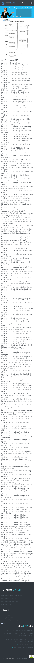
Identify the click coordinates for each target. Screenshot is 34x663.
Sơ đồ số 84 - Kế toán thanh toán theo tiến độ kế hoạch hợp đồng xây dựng (17, 346)
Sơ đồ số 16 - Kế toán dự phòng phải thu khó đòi (16, 103)
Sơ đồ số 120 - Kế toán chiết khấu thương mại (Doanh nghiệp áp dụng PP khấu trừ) (16, 485)
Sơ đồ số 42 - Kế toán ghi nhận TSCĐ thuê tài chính (16, 191)
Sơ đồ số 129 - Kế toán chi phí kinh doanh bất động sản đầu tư (16, 512)
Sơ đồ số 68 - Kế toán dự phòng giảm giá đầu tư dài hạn (16, 300)
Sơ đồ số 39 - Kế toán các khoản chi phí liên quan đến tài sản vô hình (16, 180)
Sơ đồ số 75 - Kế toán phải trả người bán (15, 320)
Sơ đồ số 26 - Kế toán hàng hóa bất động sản (16, 134)
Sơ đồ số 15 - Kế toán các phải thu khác (14, 100)
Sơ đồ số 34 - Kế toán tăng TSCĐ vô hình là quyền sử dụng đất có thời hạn (15, 160)
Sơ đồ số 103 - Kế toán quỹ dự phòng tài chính (15, 419)
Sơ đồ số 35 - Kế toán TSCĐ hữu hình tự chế (16, 163)
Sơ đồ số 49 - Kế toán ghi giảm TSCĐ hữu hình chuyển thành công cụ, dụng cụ (17, 226)
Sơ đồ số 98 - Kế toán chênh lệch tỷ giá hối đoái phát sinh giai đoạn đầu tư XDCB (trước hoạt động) (16, 395)
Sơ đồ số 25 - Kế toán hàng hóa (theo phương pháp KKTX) (16, 132)
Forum (7, 619)
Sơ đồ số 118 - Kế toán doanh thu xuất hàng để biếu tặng (16, 475)
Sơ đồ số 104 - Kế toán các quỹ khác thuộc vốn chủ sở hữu (15, 423)
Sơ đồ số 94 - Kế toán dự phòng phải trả (15, 384)
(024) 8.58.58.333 (26, 644)
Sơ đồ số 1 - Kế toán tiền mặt (11, 63)
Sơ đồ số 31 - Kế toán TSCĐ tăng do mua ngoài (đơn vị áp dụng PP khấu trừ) (15, 149)
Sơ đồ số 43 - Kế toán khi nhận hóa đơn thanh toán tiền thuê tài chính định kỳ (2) (17, 195)
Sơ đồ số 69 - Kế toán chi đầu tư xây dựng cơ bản (16, 303)
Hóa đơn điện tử (6, 604)
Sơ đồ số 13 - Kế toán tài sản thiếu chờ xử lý (16, 94)
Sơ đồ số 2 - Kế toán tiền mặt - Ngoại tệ (14, 65)
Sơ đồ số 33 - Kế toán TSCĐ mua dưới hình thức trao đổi (15, 157)
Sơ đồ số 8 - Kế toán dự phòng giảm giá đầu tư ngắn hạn (16, 81)
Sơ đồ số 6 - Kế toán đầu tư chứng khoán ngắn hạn (15, 75)
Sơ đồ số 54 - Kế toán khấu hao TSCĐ (14, 248)
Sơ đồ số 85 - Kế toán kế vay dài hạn (13, 349)
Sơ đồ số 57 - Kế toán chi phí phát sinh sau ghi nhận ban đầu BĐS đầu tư (15, 259)
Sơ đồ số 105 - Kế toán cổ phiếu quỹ (13, 426)
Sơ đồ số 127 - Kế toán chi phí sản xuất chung (16, 507)
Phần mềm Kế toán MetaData (11, 595)
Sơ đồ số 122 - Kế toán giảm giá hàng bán (15, 490)
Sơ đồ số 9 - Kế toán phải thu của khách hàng (16, 84)
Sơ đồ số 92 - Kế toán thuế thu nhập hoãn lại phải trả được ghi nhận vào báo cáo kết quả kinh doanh (16, 376)
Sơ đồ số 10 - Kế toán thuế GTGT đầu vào (15, 86)
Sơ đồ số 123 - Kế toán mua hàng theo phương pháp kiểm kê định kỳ (14, 493)
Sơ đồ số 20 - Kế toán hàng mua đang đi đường (15, 116)
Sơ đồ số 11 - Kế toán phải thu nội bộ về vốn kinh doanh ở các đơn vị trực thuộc (16, 89)
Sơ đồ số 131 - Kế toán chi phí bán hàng (14, 517)
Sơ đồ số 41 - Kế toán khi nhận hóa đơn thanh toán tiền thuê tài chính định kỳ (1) (17, 188)
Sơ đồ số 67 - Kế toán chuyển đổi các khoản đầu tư (16, 296)
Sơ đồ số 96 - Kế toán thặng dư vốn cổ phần (16, 387)
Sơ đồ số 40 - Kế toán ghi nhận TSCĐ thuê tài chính (16, 184)
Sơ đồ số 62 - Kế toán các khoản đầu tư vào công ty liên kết (16, 278)
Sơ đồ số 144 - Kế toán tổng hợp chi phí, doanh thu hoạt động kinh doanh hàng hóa (16, 576)
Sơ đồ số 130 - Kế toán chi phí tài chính (14, 515)
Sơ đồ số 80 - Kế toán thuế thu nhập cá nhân (16, 337)
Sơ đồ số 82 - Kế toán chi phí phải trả (13, 341)
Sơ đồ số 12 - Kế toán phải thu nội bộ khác (15, 92)
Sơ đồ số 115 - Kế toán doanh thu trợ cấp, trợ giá (16, 462)
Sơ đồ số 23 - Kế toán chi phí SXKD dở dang (16, 127)
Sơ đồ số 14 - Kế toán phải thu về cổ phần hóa (15, 97)
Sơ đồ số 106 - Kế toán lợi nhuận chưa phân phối (16, 429)
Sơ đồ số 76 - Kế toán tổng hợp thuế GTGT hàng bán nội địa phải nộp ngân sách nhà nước (15, 324)
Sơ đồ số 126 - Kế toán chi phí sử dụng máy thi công (16, 504)
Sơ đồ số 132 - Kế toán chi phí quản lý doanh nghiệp (16, 520)
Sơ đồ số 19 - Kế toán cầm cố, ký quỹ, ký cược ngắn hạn (16, 112)
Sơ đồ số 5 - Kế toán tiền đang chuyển (14, 73)
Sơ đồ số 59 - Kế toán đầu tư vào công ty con (16, 266)
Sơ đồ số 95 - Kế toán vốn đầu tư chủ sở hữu (16, 386)
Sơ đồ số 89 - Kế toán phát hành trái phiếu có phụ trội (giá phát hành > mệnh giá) (16, 361)
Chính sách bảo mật (12, 621)
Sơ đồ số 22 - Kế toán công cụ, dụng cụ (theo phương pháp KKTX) (16, 124)
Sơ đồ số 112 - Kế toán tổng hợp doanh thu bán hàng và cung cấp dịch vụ (16, 448)
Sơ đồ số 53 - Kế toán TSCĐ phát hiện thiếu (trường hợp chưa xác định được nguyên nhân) (16, 245)
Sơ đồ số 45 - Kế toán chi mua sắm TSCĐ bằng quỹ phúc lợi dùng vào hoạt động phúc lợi (16, 204)
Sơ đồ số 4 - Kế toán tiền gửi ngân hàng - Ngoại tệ (15, 70)
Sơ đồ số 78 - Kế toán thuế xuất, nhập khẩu (16, 331)
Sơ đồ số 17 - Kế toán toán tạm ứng (13, 105)
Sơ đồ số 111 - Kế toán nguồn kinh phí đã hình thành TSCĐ (15, 444)
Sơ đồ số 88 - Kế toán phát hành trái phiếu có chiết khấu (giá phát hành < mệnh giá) (16, 358)
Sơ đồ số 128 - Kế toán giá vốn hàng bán (15, 509)
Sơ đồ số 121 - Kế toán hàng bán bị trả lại (15, 488)
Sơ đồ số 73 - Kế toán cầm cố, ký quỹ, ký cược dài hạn (16, 315)
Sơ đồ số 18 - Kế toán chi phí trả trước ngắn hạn (16, 108)
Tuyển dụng (9, 617)
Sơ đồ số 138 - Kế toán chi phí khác (13, 550)
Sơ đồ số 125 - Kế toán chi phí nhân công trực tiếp (16, 500)
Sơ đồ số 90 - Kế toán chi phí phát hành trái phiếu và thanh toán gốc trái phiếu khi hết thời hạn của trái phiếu (16, 366)
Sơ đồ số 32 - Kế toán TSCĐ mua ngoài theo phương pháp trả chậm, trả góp (16, 153)
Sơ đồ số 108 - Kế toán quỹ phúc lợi (13, 434)
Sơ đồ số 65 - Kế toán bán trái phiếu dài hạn (16, 289)
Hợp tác (7, 615)
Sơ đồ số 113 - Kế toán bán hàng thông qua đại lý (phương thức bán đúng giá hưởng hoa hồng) (16, 453)
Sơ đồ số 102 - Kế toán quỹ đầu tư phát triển (16, 416)
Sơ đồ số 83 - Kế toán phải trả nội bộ (13, 343)
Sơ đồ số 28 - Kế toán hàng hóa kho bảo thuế (16, 138)
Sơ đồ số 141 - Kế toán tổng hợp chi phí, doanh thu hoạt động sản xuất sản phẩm (15, 562)
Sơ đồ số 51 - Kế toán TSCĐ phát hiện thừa (15, 237)
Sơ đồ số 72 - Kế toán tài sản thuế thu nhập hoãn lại (16, 311)
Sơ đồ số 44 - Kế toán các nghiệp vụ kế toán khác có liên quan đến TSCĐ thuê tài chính (16, 199)
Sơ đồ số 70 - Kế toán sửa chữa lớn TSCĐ (15, 306)
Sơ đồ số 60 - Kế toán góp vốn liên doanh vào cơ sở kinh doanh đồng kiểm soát (16, 269)
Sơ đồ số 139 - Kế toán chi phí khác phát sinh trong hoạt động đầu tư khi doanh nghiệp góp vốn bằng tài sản (17, 554)
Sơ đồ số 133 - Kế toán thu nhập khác (14, 523)
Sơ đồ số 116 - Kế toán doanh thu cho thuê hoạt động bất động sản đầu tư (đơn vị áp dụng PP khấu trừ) (16, 467)
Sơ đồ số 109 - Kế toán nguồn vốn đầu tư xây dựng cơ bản (16, 437)
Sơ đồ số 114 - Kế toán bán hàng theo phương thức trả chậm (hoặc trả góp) (14, 458)
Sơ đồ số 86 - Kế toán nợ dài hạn (12, 351)
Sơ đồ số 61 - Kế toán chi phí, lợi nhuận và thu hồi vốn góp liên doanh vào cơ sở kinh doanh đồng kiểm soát (17, 274)
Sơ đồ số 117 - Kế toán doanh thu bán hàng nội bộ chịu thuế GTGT (16, 472)
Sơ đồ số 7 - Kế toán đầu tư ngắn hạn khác (15, 78)
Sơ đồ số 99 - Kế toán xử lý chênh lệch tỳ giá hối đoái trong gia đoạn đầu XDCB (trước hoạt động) (17, 401)
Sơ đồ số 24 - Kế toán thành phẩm (13, 129)
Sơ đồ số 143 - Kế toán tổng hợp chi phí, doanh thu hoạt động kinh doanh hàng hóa (16, 572)
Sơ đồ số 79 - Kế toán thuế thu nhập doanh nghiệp (16, 334)
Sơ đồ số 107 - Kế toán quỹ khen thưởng (15, 432)
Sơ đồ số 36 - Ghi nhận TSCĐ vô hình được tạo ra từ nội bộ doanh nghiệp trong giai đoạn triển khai (17, 167)
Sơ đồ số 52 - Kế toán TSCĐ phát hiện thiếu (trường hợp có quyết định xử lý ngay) (16, 240)
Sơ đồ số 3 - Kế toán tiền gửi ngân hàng (14, 67)
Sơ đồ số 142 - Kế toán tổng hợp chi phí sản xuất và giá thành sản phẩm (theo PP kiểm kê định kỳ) (16, 567)
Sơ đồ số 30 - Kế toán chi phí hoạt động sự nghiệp (15, 145)
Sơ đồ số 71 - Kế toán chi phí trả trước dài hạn (17, 308)
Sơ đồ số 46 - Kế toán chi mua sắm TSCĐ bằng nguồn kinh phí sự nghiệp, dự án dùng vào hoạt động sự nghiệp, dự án (16, 210)
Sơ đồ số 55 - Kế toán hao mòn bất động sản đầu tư (16, 251)
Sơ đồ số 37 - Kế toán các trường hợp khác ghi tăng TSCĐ (17, 172)
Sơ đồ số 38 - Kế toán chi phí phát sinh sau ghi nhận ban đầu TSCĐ (15, 176)
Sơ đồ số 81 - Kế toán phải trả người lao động (16, 339)
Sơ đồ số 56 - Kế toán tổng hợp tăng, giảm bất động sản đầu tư (17, 255)
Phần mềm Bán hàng (8, 598)
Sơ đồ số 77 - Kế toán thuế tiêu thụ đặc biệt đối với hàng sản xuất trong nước (16, 329)
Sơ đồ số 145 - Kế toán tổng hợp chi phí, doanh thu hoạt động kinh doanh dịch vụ (15, 580)
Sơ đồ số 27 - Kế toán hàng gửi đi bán (14, 136)
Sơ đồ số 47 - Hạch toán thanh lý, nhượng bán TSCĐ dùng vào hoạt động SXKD (17, 215)
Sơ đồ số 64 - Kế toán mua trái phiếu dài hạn (16, 287)
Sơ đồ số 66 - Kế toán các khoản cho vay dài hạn (16, 292)
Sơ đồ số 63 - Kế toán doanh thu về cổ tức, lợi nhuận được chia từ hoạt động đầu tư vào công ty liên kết (16, 283)
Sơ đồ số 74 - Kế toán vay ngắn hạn (13, 318)
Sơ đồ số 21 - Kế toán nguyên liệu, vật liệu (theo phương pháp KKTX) (15, 120)
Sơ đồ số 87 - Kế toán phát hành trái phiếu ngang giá (15, 354)
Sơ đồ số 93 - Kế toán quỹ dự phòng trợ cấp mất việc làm (16, 381)
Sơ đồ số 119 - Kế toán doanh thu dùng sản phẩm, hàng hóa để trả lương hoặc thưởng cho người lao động (16, 480)
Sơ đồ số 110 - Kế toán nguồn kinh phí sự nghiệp (15, 441)
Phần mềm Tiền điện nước (10, 601)
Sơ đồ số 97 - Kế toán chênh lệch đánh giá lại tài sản (16, 390)
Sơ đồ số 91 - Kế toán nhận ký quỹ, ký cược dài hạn (15, 371)
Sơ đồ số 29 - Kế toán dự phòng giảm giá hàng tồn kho (15, 141)
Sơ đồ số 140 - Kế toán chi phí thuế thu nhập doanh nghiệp (16, 558)
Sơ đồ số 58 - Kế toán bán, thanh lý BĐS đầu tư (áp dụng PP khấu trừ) (16, 263)
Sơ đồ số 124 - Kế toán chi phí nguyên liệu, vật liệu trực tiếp (15, 497)
